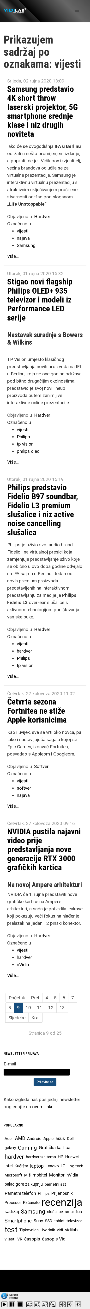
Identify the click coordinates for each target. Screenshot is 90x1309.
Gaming (27, 1148)
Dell (70, 1138)
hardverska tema (41, 1156)
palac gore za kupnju (24, 1184)
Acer (9, 1138)
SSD (48, 1220)
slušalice (55, 1211)
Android (34, 1138)
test (11, 1229)
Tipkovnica (29, 1229)
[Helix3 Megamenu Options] (77, 10)
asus (60, 1138)
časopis (32, 1239)
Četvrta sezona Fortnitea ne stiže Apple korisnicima (37, 710)
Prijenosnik (62, 1193)
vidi (60, 1229)
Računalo (31, 1202)
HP (60, 1156)
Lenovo (52, 1166)
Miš (27, 1175)
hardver (24, 651)
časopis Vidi (54, 1239)
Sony (38, 1220)
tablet (59, 1220)
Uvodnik (48, 1229)
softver (24, 788)
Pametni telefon (20, 1193)
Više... (13, 256)
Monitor (57, 1175)
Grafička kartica (54, 1147)
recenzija (62, 1202)
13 (62, 1007)
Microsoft (13, 1175)
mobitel (40, 1174)
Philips (23, 437)
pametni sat (55, 1184)
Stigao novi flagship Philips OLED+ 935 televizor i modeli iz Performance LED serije (39, 299)
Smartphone (18, 1221)
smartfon (73, 1211)
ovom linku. (43, 1106)
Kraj (35, 1017)
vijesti (22, 231)
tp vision (25, 444)
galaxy (10, 1147)
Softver (41, 766)
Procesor (13, 1202)
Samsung (26, 245)
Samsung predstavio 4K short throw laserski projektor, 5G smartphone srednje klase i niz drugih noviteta (42, 111)
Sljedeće (16, 1017)
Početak (17, 998)
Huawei (72, 1156)
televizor (74, 1220)
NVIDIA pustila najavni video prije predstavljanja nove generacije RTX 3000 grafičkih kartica (44, 849)
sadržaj (12, 1211)
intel (9, 1165)
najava (23, 238)
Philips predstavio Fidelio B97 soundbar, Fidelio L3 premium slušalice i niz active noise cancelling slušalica (42, 510)
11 (39, 1007)
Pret (35, 998)
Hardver (42, 216)
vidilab (71, 1230)
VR (19, 1239)
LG (63, 1166)
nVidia (23, 964)
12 (51, 1007)
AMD (20, 1138)
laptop (37, 1166)
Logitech (75, 1166)
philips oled (28, 451)
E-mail (10, 1064)
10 (28, 1007)
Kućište (21, 1166)
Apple (48, 1138)
